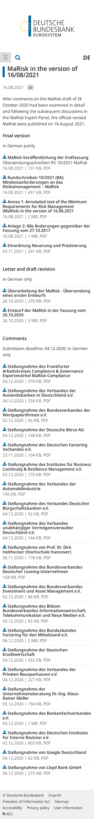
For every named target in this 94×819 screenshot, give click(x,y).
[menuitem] (5, 57)
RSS (9, 813)
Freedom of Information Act (26, 801)
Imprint (55, 795)
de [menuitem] (86, 57)
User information (68, 807)
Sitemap (61, 801)
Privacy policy (38, 807)
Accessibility (12, 807)
